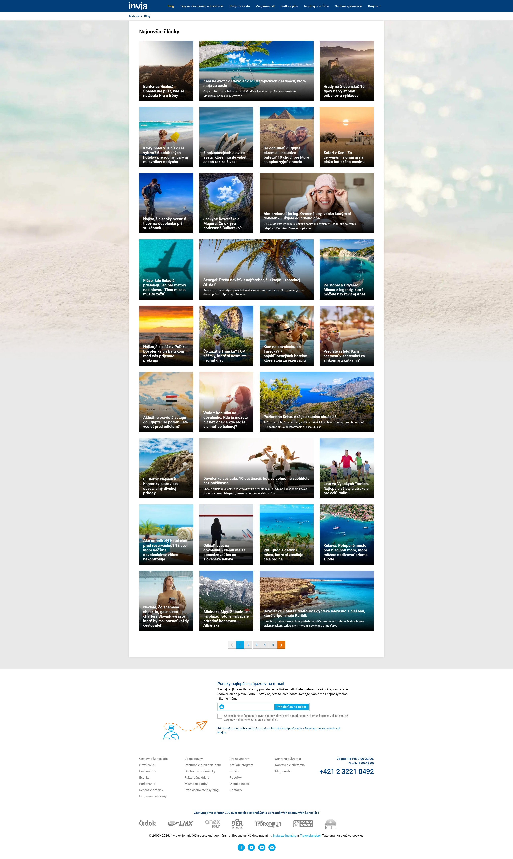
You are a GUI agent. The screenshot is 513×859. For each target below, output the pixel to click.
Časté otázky (194, 759)
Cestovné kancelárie (153, 759)
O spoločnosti (239, 784)
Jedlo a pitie (289, 6)
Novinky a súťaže (316, 6)
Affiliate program (241, 765)
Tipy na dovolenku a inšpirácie (202, 6)
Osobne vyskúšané (348, 6)
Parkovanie (147, 784)
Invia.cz (278, 835)
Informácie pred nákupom (203, 765)
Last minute (147, 771)
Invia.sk (134, 16)
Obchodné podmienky (200, 771)
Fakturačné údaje (197, 777)
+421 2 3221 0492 (346, 771)
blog (171, 6)
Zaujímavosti (265, 6)
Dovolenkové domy (152, 796)
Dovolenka (146, 765)
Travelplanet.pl (310, 835)
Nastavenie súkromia (290, 765)
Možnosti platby (196, 784)
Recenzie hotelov (151, 790)
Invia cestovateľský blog (202, 790)
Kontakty (236, 790)
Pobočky (236, 777)
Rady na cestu (240, 6)
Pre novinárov (239, 759)
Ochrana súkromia (288, 759)
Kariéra (235, 771)
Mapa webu (283, 771)
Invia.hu (290, 835)
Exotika (144, 777)
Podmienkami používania (286, 728)
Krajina (373, 6)
